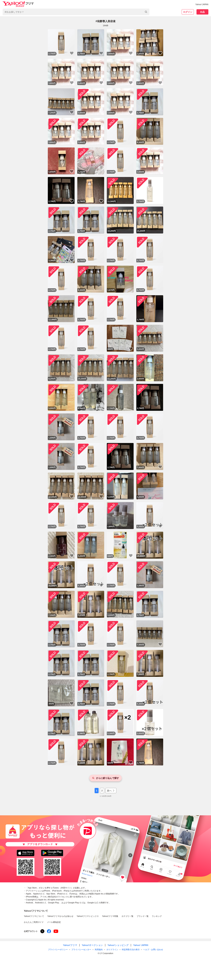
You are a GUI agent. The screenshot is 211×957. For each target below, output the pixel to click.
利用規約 (99, 949)
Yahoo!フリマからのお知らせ (60, 916)
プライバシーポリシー (58, 949)
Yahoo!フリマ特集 (110, 916)
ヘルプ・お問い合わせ (153, 949)
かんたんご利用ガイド (34, 922)
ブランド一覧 (143, 916)
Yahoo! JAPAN (201, 4)
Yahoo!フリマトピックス (88, 916)
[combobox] (76, 12)
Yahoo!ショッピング (118, 945)
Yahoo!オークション (92, 945)
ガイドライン (112, 949)
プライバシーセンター (81, 949)
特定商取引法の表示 (131, 949)
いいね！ (71, 53)
